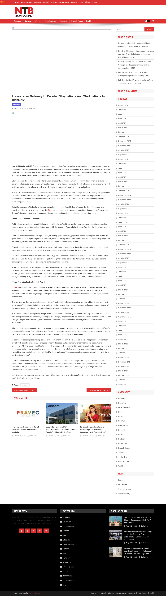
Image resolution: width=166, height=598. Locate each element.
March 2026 (123, 128)
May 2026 (122, 119)
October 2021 (123, 366)
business (25, 385)
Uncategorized (124, 461)
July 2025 (122, 164)
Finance (121, 412)
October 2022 (123, 312)
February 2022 (123, 348)
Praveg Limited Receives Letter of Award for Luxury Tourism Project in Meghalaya (26, 429)
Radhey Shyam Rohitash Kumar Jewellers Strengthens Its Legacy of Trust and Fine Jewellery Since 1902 (134, 65)
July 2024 (122, 218)
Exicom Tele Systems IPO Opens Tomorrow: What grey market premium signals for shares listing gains (61, 429)
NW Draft (121, 439)
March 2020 (123, 371)
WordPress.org (124, 493)
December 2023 (124, 249)
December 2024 (124, 195)
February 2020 (123, 375)
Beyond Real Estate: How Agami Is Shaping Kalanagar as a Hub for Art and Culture (135, 44)
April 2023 (122, 285)
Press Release (85, 2)
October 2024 (123, 204)
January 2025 (123, 191)
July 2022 (122, 326)
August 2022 (123, 321)
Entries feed (123, 484)
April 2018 (122, 384)
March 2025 (123, 182)
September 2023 (124, 263)
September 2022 (124, 317)
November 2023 (124, 254)
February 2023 (123, 294)
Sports (121, 452)
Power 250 (122, 443)
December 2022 (124, 303)
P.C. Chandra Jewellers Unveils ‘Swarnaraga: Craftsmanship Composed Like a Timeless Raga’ (93, 429)
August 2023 (123, 267)
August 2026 (123, 105)
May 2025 (122, 173)
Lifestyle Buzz (124, 425)
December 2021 (124, 357)
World (120, 466)
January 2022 (123, 353)
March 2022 (123, 344)
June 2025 (122, 168)
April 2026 (122, 123)
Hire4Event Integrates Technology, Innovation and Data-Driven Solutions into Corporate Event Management (136, 54)
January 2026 (123, 137)
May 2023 (122, 281)
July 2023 (122, 272)
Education (74, 2)
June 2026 (122, 114)
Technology (122, 457)
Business (37, 2)
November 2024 (124, 200)
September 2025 (124, 155)
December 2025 (124, 141)
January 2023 (123, 299)
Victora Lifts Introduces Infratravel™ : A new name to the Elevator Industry (26, 390)
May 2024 (122, 227)
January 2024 (123, 245)
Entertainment (64, 2)
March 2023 (123, 290)
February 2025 (123, 186)
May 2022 (122, 335)
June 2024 (122, 222)
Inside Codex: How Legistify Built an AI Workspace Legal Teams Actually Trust (133, 74)
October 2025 (123, 150)
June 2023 (122, 276)
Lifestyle (54, 2)
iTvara (50, 210)
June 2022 (122, 330)
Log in (120, 480)
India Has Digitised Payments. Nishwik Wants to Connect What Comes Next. (135, 81)
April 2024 (122, 231)
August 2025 (123, 159)
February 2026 (123, 132)
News (120, 434)
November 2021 (124, 362)
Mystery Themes (33, 593)
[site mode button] (147, 21)
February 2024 (123, 240)
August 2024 (123, 213)
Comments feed (124, 489)
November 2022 (124, 308)
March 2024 (123, 236)
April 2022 (122, 339)
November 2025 (124, 146)
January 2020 (123, 380)
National (46, 2)
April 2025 (122, 177)
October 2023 (123, 258)
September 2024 (124, 209)
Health (94, 2)
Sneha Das (31, 108)
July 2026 (122, 110)
